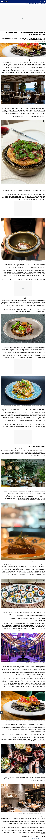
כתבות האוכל (34, 838)
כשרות (38, 838)
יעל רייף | (43, 41)
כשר (41, 838)
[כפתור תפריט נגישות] (1, 712)
